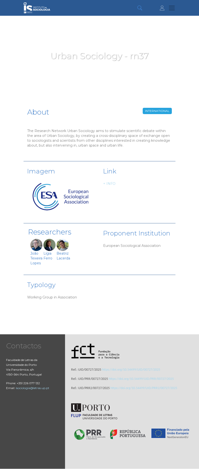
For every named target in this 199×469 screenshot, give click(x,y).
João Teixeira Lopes (36, 258)
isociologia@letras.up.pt (32, 388)
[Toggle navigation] (172, 8)
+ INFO (109, 183)
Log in (162, 8)
